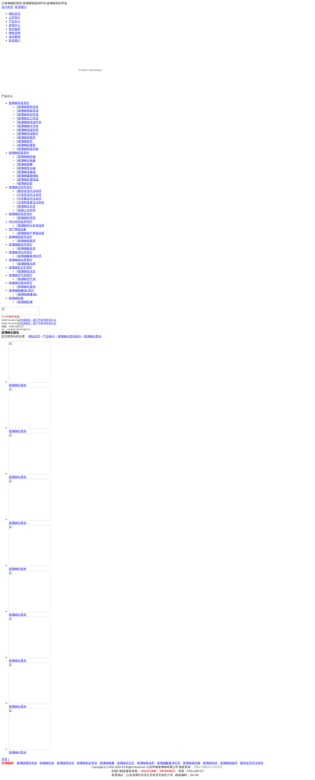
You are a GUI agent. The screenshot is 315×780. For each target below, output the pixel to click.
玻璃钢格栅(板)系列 (21, 290)
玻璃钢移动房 (27, 263)
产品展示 (49, 336)
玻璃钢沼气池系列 (20, 275)
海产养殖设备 (17, 229)
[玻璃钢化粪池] (29, 381)
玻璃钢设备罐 (27, 171)
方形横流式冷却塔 (29, 198)
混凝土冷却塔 (27, 210)
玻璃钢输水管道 (28, 126)
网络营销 (14, 32)
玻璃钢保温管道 (28, 129)
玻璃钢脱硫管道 (28, 110)
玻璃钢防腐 (16, 298)
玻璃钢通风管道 (28, 106)
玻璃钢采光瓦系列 (20, 267)
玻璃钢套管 (25, 141)
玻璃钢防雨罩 (27, 217)
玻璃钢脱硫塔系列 (20, 236)
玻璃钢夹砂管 (65, 763)
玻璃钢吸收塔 (27, 248)
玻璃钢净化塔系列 (20, 252)
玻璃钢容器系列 (19, 152)
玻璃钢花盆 (25, 183)
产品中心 (14, 21)
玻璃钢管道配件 (28, 133)
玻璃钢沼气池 (27, 279)
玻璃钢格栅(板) (27, 294)
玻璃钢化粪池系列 (20, 282)
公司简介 (14, 17)
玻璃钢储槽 (25, 164)
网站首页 (14, 13)
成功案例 (14, 36)
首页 (4, 759)
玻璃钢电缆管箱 (28, 148)
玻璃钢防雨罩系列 (20, 213)
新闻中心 (14, 25)
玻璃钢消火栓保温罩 (31, 225)
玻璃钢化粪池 (27, 286)
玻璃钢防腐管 (27, 145)
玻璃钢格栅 (107, 763)
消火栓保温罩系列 (20, 221)
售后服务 (14, 29)
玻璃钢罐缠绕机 (28, 175)
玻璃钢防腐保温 (28, 179)
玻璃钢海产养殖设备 (31, 233)
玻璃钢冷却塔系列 (20, 187)
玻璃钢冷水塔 (27, 206)
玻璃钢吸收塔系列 (20, 244)
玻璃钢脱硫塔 (27, 240)
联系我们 (21, 7)
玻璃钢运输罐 (27, 160)
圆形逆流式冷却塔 (29, 191)
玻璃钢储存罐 (27, 156)
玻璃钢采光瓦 (27, 271)
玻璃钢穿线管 (27, 137)
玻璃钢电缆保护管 (29, 122)
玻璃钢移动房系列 (20, 259)
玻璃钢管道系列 (19, 103)
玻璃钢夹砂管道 (28, 114)
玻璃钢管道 (47, 763)
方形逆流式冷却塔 (29, 194)
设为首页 (7, 7)
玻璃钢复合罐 (27, 168)
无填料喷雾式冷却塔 (31, 202)
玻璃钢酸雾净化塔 (29, 256)
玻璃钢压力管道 (28, 118)
